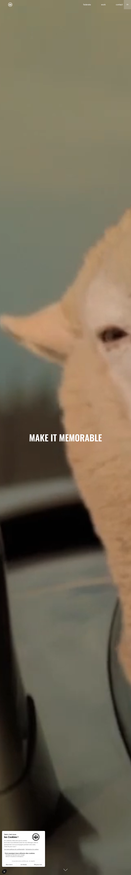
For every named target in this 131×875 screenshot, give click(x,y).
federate (87, 4)
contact (119, 4)
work (103, 4)
